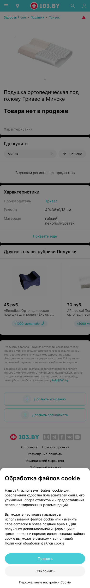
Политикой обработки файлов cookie (34, 543)
